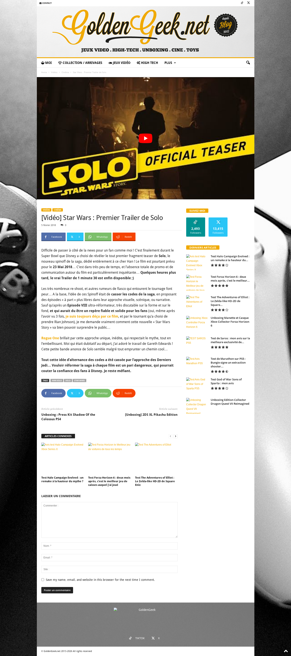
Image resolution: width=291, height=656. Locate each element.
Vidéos (54, 72)
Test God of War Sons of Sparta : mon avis (226, 381)
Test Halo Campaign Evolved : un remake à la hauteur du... (230, 258)
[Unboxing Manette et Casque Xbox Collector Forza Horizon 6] (196, 324)
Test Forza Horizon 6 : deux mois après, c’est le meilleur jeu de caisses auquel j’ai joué (109, 481)
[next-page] (175, 436)
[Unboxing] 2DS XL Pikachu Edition (151, 415)
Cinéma (65, 72)
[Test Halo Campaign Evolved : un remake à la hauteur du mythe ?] (62, 459)
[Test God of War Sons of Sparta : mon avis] (196, 385)
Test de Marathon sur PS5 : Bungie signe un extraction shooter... (228, 362)
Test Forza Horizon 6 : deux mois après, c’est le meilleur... (230, 278)
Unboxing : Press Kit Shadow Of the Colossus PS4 (68, 417)
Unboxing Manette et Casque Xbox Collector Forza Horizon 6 (230, 321)
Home (44, 72)
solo (68, 380)
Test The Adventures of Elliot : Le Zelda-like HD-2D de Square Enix (155, 481)
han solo (57, 380)
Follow (196, 219)
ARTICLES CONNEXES (58, 436)
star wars (79, 380)
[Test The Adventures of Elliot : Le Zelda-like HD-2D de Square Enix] (156, 459)
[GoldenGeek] (145, 31)
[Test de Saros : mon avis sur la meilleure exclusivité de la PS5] (196, 344)
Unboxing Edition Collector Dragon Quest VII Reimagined (230, 402)
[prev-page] (170, 436)
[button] (248, 63)
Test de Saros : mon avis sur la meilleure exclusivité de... (230, 340)
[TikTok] (242, 3)
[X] (248, 3)
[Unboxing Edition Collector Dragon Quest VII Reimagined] (196, 406)
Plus (168, 63)
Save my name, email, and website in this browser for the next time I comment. (100, 579)
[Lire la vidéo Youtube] (145, 138)
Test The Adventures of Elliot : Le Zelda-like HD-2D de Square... (230, 301)
